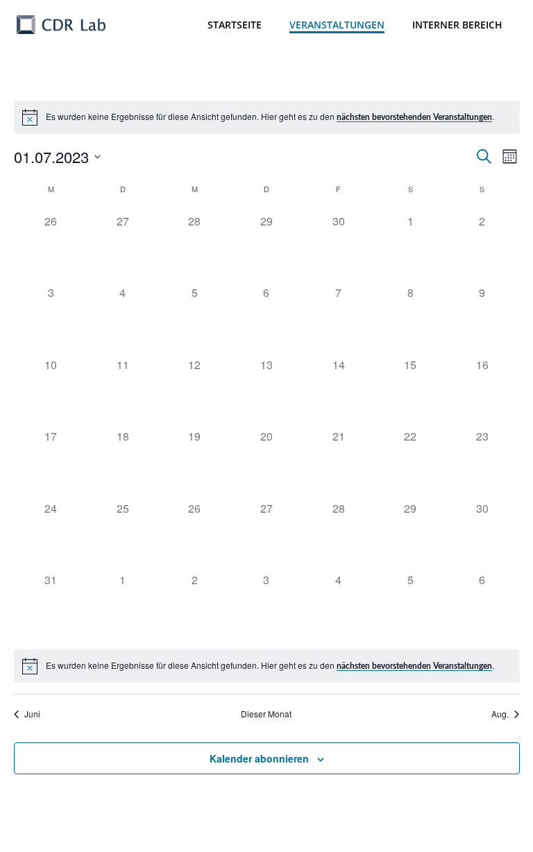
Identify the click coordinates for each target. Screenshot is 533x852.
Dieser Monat (266, 713)
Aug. (500, 713)
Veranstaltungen (336, 24)
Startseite (235, 24)
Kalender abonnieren (259, 758)
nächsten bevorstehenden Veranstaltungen (414, 117)
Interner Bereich (457, 24)
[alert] (267, 117)
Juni (32, 713)
